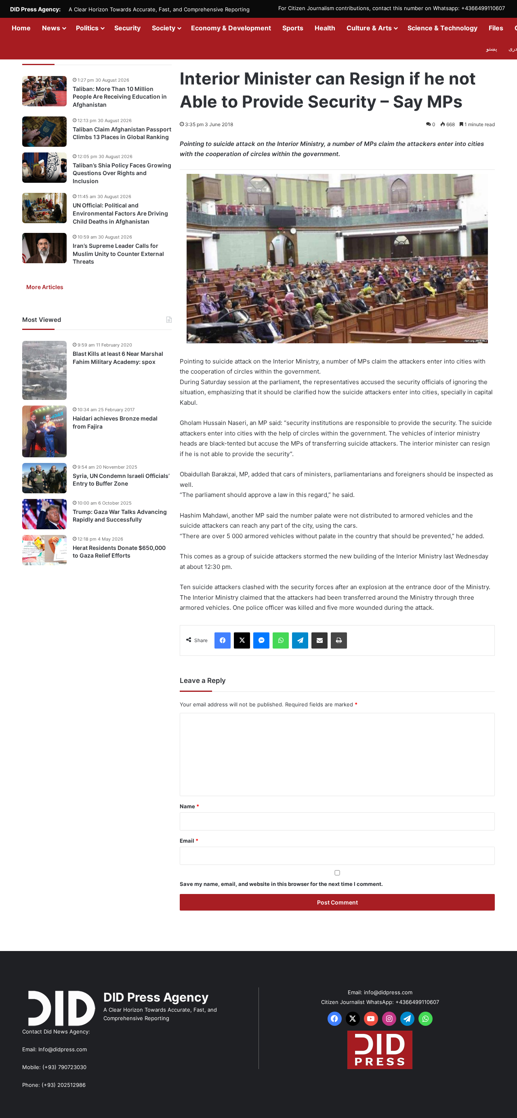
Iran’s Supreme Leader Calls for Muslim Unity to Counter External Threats (118, 253)
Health (325, 28)
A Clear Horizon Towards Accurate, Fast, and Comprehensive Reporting (159, 9)
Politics (87, 28)
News (51, 28)
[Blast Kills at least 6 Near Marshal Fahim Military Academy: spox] (44, 370)
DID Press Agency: (35, 9)
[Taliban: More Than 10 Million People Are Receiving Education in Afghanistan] (44, 91)
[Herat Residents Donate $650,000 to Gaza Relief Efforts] (44, 550)
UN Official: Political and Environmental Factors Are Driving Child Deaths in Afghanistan (120, 213)
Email (189, 840)
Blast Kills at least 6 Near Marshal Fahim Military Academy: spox (118, 357)
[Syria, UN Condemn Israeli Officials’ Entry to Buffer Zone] (44, 478)
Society (163, 28)
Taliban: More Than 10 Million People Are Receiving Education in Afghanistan (120, 96)
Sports (292, 28)
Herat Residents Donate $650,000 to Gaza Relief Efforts (119, 551)
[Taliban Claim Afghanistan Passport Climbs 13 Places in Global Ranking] (44, 131)
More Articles (44, 286)
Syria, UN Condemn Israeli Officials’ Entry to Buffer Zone (121, 479)
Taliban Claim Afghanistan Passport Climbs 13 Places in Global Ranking (122, 133)
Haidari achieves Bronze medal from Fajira (115, 422)
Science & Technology (442, 28)
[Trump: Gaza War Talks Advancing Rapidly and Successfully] (44, 514)
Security (127, 28)
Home (21, 28)
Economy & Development (231, 28)
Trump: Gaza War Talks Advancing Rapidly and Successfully (120, 515)
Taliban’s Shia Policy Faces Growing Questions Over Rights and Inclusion (122, 173)
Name (189, 806)
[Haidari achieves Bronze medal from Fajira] (44, 431)
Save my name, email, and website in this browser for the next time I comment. (281, 884)
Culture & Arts (369, 28)
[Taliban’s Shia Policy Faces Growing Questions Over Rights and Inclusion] (44, 167)
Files (496, 28)
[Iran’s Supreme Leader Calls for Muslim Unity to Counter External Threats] (44, 248)
